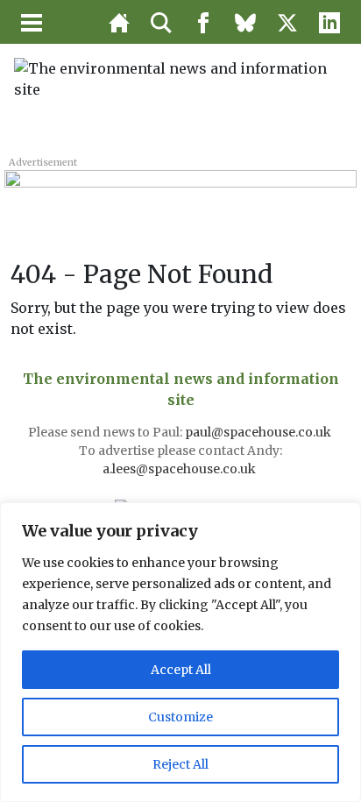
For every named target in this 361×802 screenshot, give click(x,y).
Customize (180, 717)
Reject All (180, 764)
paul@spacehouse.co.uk (259, 432)
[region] (180, 652)
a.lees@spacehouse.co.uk (180, 469)
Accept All (181, 670)
